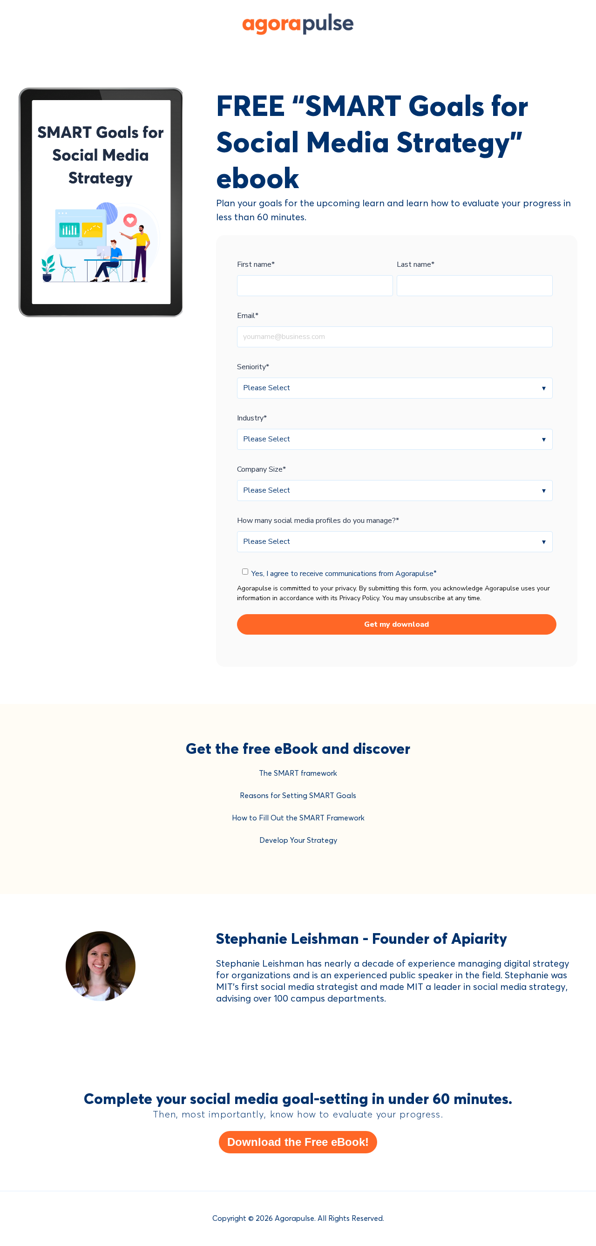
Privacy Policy (359, 598)
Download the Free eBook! (298, 1142)
